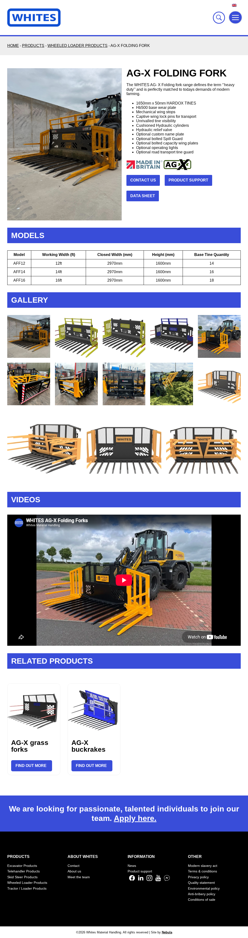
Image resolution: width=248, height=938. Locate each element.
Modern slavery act (202, 866)
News (132, 866)
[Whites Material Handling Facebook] (132, 880)
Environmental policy (204, 888)
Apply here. (135, 818)
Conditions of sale (201, 899)
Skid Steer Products (22, 877)
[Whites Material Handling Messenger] (167, 880)
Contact (73, 866)
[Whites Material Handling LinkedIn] (140, 880)
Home (13, 46)
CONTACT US (143, 180)
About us (74, 871)
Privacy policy (198, 877)
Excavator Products (22, 866)
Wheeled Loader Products (27, 883)
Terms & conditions (202, 871)
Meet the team (79, 877)
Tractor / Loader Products (26, 888)
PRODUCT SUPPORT (188, 180)
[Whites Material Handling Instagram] (149, 880)
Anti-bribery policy (201, 894)
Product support (140, 871)
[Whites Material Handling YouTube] (158, 880)
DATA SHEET (142, 196)
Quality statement (201, 883)
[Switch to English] (234, 5)
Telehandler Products (23, 871)
